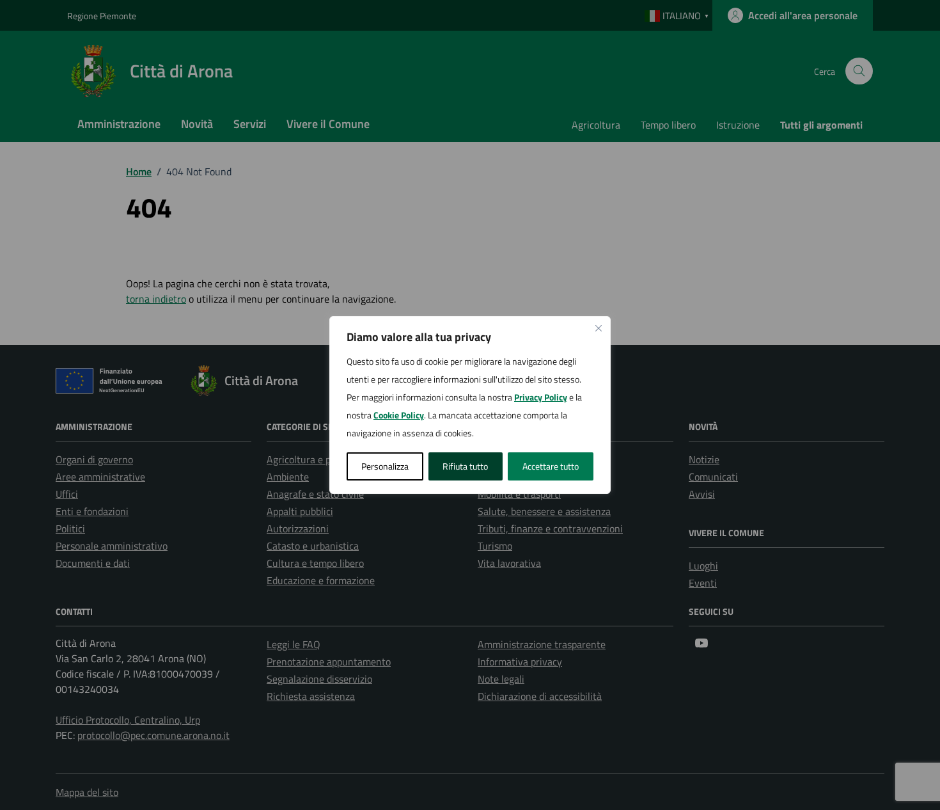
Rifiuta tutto (465, 466)
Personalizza (385, 466)
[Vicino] (598, 328)
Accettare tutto (550, 466)
